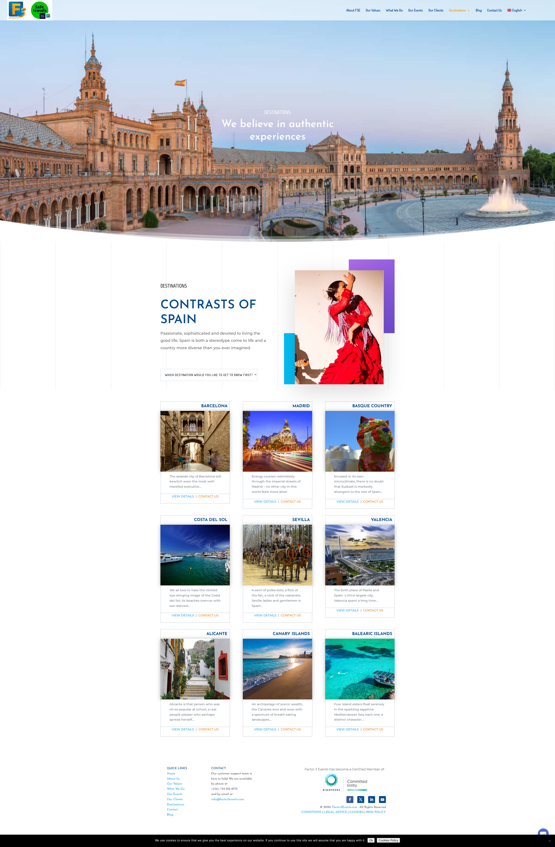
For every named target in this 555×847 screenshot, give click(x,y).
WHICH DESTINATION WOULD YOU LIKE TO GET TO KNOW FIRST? (209, 375)
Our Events (415, 10)
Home (171, 773)
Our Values (373, 10)
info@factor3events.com (227, 799)
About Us (173, 778)
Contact (172, 809)
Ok (371, 840)
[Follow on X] (360, 799)
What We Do (394, 10)
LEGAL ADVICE (335, 812)
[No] (549, 841)
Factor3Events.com (344, 807)
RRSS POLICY (376, 812)
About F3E (353, 10)
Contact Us (494, 10)
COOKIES (356, 812)
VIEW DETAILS (183, 496)
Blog (479, 10)
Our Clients (436, 10)
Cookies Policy (388, 840)
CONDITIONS (311, 812)
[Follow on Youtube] (382, 799)
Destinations (457, 10)
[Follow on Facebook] (349, 799)
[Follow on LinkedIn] (371, 799)
